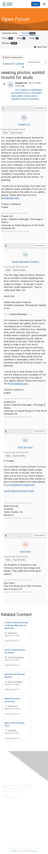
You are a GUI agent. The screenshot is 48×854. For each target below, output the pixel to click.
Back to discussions (14, 57)
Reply (5, 133)
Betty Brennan (25, 447)
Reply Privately (16, 133)
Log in (35, 4)
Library (7, 38)
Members (9, 43)
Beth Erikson (13, 706)
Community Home (9, 33)
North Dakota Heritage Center (19, 491)
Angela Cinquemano (16, 657)
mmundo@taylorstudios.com (20, 484)
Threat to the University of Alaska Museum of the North (16, 625)
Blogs (20, 38)
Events (33, 38)
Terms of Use (9, 841)
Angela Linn (24, 124)
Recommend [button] (39, 108)
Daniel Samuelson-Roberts (25, 261)
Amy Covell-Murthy (15, 682)
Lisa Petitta (12, 730)
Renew (6, 818)
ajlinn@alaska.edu (10, 198)
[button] (5, 83)
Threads (28, 33)
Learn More (8, 821)
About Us (7, 839)
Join (5, 816)
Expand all (8, 63)
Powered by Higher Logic (24, 851)
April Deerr (25, 551)
